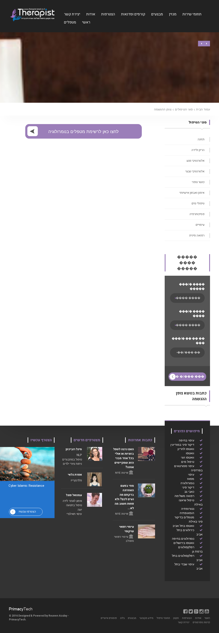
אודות (90, 14)
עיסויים (200, 225)
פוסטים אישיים (109, 618)
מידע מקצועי (146, 618)
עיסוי (191, 474)
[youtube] (207, 611)
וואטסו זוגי (187, 457)
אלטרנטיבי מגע (195, 160)
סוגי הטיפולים (184, 109)
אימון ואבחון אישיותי (191, 192)
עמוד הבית (203, 109)
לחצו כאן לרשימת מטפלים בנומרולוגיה (83, 131)
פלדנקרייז (76, 480)
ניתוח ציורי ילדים (72, 464)
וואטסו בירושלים (183, 543)
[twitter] (191, 611)
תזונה (201, 139)
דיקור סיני (188, 487)
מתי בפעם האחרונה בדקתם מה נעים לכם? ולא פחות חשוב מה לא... (124, 497)
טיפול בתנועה (74, 505)
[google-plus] (196, 611)
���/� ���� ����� (192, 286)
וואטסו (190, 453)
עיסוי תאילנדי (74, 514)
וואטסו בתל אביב (183, 525)
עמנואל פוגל (74, 495)
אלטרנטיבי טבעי (194, 171)
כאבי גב (189, 491)
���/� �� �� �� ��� (188, 340)
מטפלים (70, 22)
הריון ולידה (197, 150)
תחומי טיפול (163, 618)
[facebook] (185, 611)
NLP (79, 455)
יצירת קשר (72, 14)
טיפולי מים (198, 203)
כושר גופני (198, 182)
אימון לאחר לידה (72, 501)
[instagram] (201, 611)
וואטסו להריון (186, 449)
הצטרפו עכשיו (27, 511)
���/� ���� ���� (192, 313)
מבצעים (157, 14)
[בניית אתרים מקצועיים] (20, 609)
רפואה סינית (196, 235)
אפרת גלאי (75, 474)
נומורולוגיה (187, 483)
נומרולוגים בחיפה (183, 538)
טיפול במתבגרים (72, 459)
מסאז (190, 478)
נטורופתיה (187, 508)
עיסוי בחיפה (186, 440)
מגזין (172, 14)
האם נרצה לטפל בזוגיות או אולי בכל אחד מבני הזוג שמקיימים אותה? (123, 458)
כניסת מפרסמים (201, 622)
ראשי (86, 22)
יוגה (80, 509)
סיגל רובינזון (74, 449)
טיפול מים (187, 461)
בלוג (122, 618)
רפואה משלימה (184, 496)
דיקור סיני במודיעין (182, 444)
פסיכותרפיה (196, 214)
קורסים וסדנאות (133, 14)
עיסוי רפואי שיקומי (126, 529)
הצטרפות (108, 14)
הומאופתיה (187, 513)
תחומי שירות (191, 14)
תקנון (176, 618)
